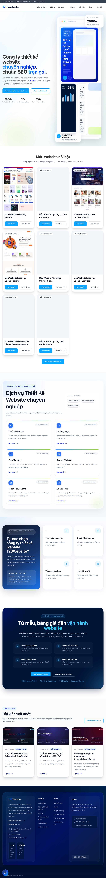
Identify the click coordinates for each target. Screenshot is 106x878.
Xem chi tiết (11, 224)
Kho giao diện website (15, 821)
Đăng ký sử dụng (59, 811)
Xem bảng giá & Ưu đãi (41, 674)
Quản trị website (73, 405)
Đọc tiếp (7, 774)
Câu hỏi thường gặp (58, 823)
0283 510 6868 (9, 1)
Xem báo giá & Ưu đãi (40, 91)
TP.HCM (32, 81)
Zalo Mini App (42, 823)
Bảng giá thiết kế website (43, 808)
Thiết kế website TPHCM (29, 681)
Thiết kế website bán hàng (48, 681)
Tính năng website (59, 818)
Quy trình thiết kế (59, 814)
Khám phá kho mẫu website (63, 674)
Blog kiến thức (58, 803)
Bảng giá (61, 7)
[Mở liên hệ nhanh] (5, 872)
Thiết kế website (73, 400)
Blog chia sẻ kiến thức (77, 681)
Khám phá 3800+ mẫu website (14, 91)
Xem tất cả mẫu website (52, 361)
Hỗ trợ (90, 7)
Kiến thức (82, 7)
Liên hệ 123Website (80, 857)
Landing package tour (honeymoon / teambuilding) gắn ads (84, 756)
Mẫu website (41, 7)
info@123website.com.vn (23, 1)
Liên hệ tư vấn (12, 824)
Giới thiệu (72, 7)
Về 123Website (63, 681)
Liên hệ (99, 7)
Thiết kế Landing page (43, 818)
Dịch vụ (52, 7)
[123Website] (10, 7)
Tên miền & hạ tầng (88, 400)
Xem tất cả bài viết (92, 720)
